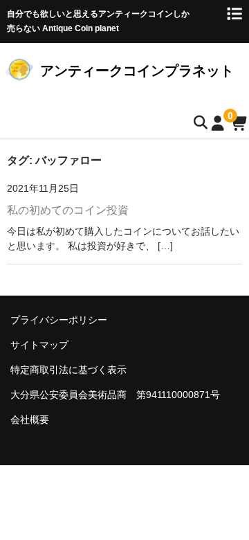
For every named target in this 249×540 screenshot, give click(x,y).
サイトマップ (39, 344)
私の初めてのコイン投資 (68, 210)
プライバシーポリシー (58, 319)
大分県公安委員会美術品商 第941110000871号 (115, 394)
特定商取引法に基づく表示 (68, 369)
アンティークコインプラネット (137, 71)
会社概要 (29, 419)
